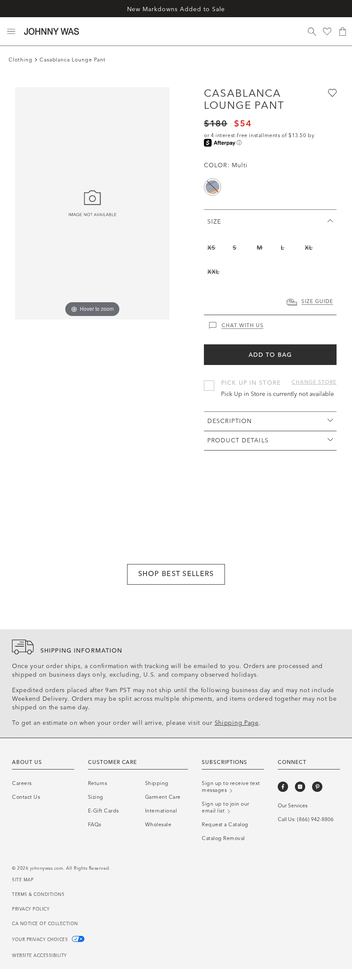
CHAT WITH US (243, 325)
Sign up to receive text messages (231, 786)
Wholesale (158, 825)
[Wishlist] (327, 31)
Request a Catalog (225, 825)
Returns (97, 783)
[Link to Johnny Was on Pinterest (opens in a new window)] (317, 787)
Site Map (22, 880)
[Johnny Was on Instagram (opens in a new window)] (300, 787)
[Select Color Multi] (212, 187)
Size (214, 221)
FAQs (94, 825)
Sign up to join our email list (225, 807)
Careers (22, 783)
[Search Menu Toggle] (311, 31)
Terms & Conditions (38, 894)
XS (211, 247)
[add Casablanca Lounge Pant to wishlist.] (331, 92)
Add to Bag (270, 355)
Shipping (157, 783)
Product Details (238, 440)
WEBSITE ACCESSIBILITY (39, 955)
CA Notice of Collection (45, 923)
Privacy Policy (30, 909)
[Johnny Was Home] (51, 31)
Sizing (95, 797)
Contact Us (26, 797)
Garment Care (163, 797)
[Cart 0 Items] (342, 31)
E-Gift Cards (103, 811)
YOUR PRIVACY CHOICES (41, 939)
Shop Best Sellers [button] (176, 574)
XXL (213, 272)
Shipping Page (237, 723)
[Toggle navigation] (11, 31)
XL (309, 247)
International (161, 811)
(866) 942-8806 (315, 819)
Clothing (21, 60)
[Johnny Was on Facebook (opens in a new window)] (283, 787)
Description (229, 421)
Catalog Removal (223, 838)
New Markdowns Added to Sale (176, 9)
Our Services (292, 806)
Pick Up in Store (251, 382)
